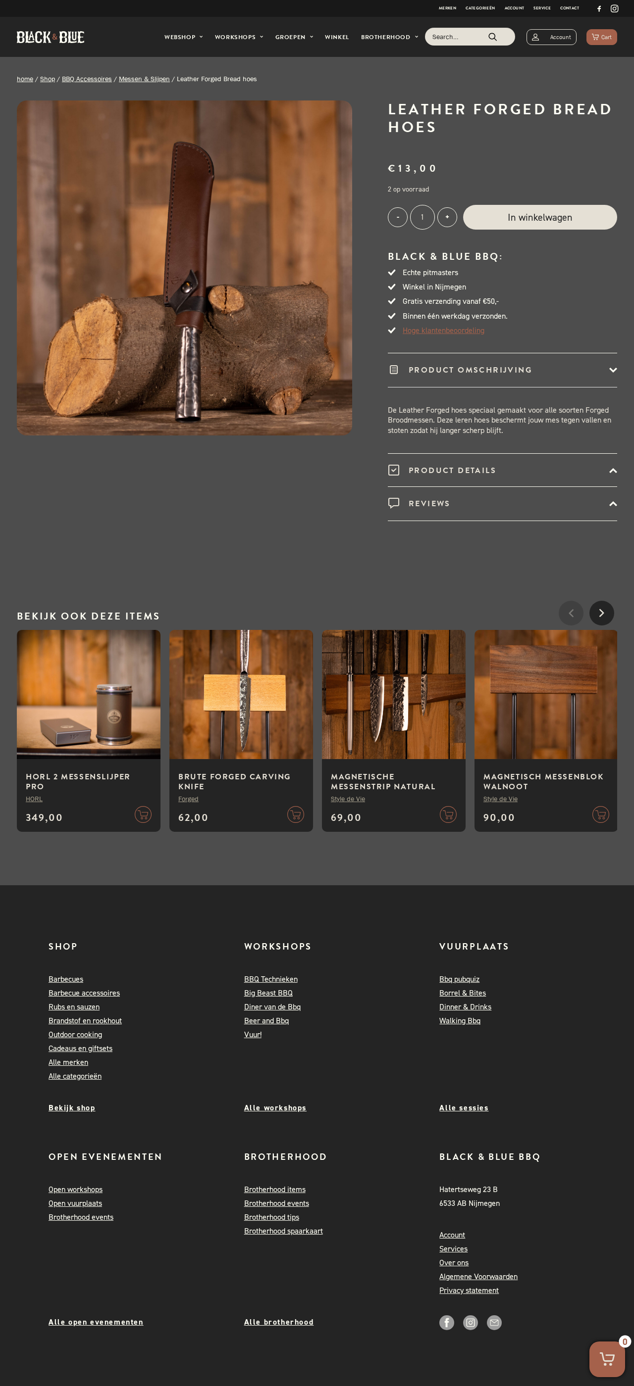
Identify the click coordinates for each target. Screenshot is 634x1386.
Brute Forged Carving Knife (234, 782)
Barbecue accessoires (84, 993)
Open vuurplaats (75, 1203)
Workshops (235, 37)
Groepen (290, 37)
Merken (447, 8)
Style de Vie (348, 798)
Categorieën (480, 8)
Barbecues (66, 979)
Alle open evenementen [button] (96, 1322)
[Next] (601, 643)
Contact (569, 8)
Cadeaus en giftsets (80, 1048)
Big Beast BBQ (268, 993)
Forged (188, 798)
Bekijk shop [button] (72, 1107)
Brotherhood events (81, 1217)
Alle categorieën (75, 1076)
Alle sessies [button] (463, 1107)
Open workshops (76, 1189)
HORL (34, 798)
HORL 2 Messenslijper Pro (78, 782)
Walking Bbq (459, 1020)
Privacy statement (469, 1290)
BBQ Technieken (271, 979)
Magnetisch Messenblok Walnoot (543, 782)
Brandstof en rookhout (85, 1020)
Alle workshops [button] (275, 1107)
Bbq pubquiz (459, 979)
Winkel (337, 37)
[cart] (601, 37)
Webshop (179, 37)
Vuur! (253, 1034)
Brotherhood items (275, 1189)
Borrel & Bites (462, 993)
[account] (551, 37)
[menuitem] (447, 8)
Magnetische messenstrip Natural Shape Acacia (383, 787)
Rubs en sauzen (74, 1007)
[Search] (470, 37)
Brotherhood (386, 37)
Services (453, 1248)
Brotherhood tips (271, 1217)
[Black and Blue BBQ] (50, 37)
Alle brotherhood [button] (279, 1322)
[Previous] (571, 643)
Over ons (454, 1262)
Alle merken (68, 1062)
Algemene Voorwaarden (478, 1276)
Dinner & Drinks (465, 1007)
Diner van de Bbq (272, 1007)
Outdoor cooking (75, 1034)
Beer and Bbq (266, 1020)
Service (542, 8)
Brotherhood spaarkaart (283, 1231)
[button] (599, 8)
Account (515, 8)
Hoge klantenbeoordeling (443, 330)
